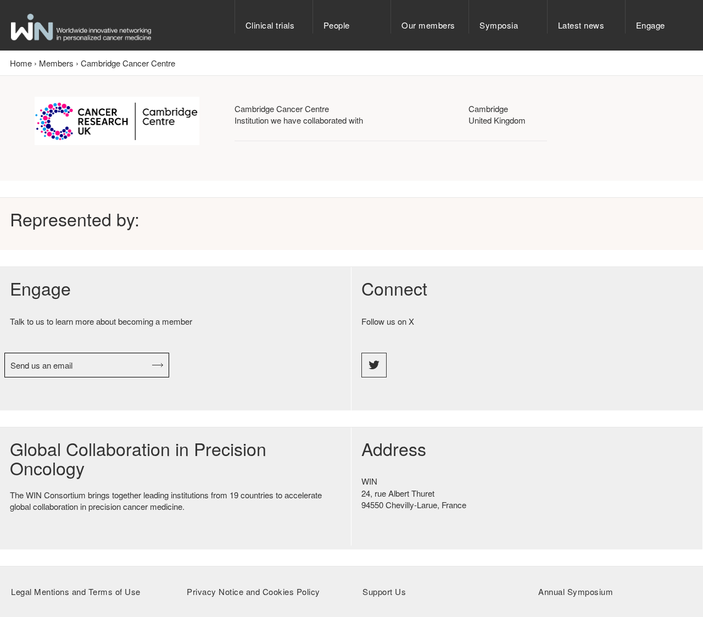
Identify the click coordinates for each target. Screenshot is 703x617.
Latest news (581, 25)
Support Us (384, 591)
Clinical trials (270, 25)
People (336, 25)
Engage (650, 25)
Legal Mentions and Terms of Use (76, 591)
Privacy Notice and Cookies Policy (253, 591)
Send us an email (41, 365)
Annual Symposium (575, 591)
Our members (428, 25)
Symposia (498, 25)
